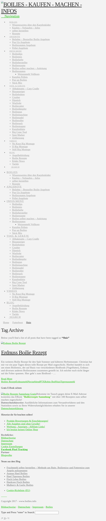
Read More (6, 378)
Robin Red (50, 381)
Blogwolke (6, 455)
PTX (42, 381)
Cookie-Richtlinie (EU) (18, 490)
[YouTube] (6, 495)
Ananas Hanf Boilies (17, 473)
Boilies (49, 507)
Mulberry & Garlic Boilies (20, 485)
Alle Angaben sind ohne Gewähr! (23, 423)
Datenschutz (7, 440)
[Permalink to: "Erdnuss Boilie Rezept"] (13, 343)
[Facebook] (2, 495)
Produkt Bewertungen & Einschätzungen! (27, 420)
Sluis (57, 381)
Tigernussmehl (67, 381)
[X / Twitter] (4, 495)
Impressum (6, 443)
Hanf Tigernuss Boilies (18, 476)
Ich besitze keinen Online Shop (22, 429)
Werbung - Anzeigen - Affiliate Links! (26, 426)
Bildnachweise (8, 437)
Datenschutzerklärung (12, 408)
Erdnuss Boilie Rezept (24, 352)
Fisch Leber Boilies (16, 479)
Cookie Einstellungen (12, 446)
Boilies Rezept (8, 381)
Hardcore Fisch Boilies (18, 482)
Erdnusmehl (22, 381)
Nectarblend (34, 381)
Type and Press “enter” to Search (17, 512)
